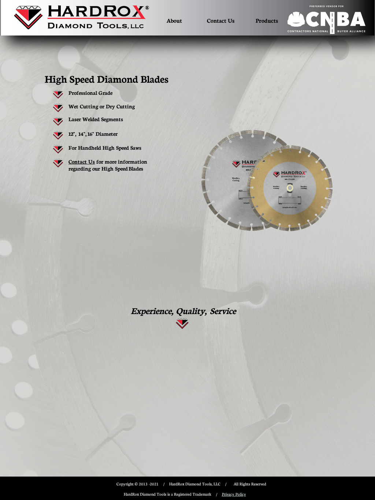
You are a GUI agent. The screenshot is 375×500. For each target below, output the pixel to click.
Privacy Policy (234, 494)
